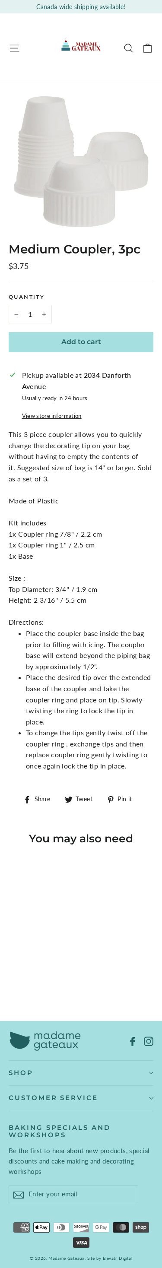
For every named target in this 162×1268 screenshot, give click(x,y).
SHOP (21, 1073)
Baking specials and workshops (60, 1131)
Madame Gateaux (66, 1258)
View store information (52, 415)
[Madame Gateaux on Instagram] (148, 1040)
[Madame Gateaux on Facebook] (132, 1040)
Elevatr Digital (117, 1258)
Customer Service (53, 1098)
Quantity (26, 297)
